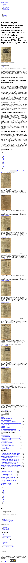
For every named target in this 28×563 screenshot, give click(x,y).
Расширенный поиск (22, 170)
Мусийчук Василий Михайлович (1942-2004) (11, 465)
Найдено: (11, 172)
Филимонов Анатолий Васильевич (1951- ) (11, 453)
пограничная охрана (5, 427)
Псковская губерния (5, 436)
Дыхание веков (6, 543)
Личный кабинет (4, 2)
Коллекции (5, 8)
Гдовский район (4, 441)
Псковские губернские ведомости (8, 421)
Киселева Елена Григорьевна (7, 474)
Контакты (5, 537)
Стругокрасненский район (7, 442)
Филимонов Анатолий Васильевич (9, 472)
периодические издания (6, 418)
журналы (3, 426)
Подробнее (6, 193)
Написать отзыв (7, 536)
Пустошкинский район (6, 439)
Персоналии (6, 9)
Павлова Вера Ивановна (6, 457)
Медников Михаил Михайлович (8, 477)
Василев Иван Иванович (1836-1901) (9, 462)
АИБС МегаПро (4, 172)
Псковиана (5, 542)
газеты (2, 66)
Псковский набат (5, 424)
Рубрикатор (6, 7)
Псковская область (5, 435)
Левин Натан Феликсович (7, 475)
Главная (5, 4)
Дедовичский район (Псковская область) (10, 63)
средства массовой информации (8, 429)
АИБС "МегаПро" (7, 521)
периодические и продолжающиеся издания (11, 423)
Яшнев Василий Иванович (7, 481)
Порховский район (5, 444)
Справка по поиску (5, 170)
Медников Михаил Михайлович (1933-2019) (11, 456)
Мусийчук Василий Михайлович (8, 484)
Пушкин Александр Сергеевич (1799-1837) (11, 454)
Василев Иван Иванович (6, 483)
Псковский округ (5, 448)
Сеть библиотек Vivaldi (8, 546)
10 (3, 166)
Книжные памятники (8, 545)
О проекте (5, 534)
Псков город (4, 447)
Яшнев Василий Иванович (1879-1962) (10, 459)
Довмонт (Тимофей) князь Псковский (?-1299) (11, 466)
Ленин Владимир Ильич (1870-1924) (9, 463)
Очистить (3, 412)
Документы (6, 5)
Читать (2, 45)
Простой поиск (6, 519)
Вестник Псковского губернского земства (10, 430)
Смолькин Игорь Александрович (8, 480)
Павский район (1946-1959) (7, 445)
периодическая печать (6, 420)
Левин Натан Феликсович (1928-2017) (10, 460)
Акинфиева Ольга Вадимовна (8, 478)
